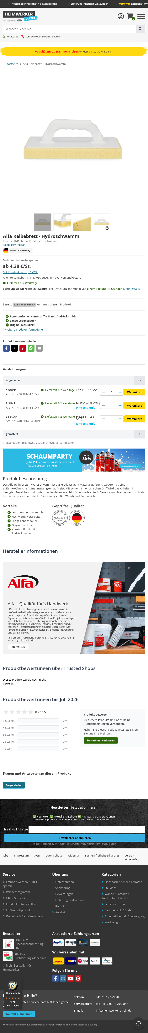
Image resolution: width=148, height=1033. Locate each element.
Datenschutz (54, 855)
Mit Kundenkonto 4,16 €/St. (20, 272)
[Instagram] (63, 978)
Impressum (21, 855)
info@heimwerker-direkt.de (113, 1010)
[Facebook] (55, 978)
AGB (37, 855)
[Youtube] (70, 978)
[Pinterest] (78, 978)
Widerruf (73, 855)
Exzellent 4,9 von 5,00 (135, 3)
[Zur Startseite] (20, 16)
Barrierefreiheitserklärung (102, 855)
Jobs (5, 855)
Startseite (12, 64)
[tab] (74, 380)
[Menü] (19, 981)
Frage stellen (13, 785)
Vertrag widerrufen (132, 857)
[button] (6, 348)
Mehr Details (131, 289)
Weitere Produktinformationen (25, 329)
